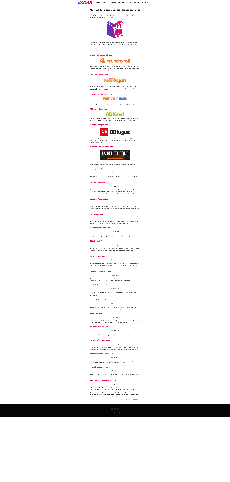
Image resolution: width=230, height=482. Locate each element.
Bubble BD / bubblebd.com (99, 199)
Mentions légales (126, 412)
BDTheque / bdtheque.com (100, 228)
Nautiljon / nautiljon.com (99, 74)
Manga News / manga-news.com (102, 94)
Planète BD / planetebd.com (100, 271)
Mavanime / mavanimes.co (100, 340)
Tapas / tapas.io (96, 313)
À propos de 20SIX (110, 412)
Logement (121, 2)
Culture (98, 2)
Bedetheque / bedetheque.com (101, 146)
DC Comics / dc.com (97, 182)
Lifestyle (128, 2)
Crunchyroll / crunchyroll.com (101, 55)
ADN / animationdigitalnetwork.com (103, 380)
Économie (105, 2)
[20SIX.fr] (85, 2)
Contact (121, 412)
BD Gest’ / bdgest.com (98, 256)
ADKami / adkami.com (98, 109)
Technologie (113, 2)
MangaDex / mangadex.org (100, 367)
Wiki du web (145, 2)
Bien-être (136, 2)
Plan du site (117, 412)
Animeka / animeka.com (99, 327)
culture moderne (132, 41)
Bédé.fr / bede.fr (96, 241)
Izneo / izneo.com (96, 214)
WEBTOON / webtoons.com (100, 285)
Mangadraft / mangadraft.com (101, 353)
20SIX (79, 5)
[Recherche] (151, 2)
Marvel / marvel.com (97, 169)
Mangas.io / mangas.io (98, 300)
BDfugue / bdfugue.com (99, 125)
